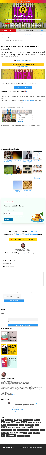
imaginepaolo (14, 424)
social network (5, 432)
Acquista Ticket (33, 30)
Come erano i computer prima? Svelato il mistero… (27, 175)
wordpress (27, 435)
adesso (13, 394)
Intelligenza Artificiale (37, 25)
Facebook (23, 422)
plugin (18, 427)
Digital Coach (6, 25)
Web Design (11, 436)
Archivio (42, 447)
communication (29, 419)
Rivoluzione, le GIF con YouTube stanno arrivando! (15, 40)
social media (42, 430)
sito (14, 430)
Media (10, 427)
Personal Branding (26, 25)
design (13, 422)
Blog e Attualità (9, 419)
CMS (24, 419)
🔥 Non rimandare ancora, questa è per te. (23, 64)
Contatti (31, 447)
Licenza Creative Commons (23, 452)
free (34, 422)
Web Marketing (20, 435)
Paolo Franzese (18, 60)
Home (3, 32)
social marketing (34, 430)
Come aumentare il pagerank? (18, 191)
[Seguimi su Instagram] (22, 66)
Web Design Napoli (37, 160)
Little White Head (18, 160)
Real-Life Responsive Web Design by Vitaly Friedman (8, 175)
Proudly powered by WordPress (6, 452)
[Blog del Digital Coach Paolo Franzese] (23, 13)
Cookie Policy (24, 447)
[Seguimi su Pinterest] (27, 66)
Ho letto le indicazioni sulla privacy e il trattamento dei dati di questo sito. (23, 321)
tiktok (16, 432)
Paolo (23, 16)
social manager (25, 430)
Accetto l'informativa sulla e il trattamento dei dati (14, 216)
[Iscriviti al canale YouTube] (23, 66)
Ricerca (27, 427)
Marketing (12, 25)
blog (2, 419)
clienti (20, 419)
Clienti (28, 447)
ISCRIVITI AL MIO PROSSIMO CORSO (23, 239)
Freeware (38, 422)
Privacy (21, 447)
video (29, 432)
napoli (14, 427)
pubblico (22, 427)
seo (32, 427)
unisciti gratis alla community (30, 234)
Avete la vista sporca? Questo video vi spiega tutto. (35, 34)
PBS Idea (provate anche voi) (28, 100)
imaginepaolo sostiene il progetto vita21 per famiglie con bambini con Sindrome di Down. (37, 176)
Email (9, 317)
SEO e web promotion (6, 430)
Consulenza (38, 447)
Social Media (18, 25)
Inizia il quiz (8, 219)
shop (23, 253)
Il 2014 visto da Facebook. (6, 34)
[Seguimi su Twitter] (26, 66)
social (19, 430)
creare (3, 422)
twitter (20, 432)
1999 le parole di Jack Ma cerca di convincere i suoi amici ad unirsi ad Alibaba (27, 161)
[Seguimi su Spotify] (25, 66)
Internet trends (30, 424)
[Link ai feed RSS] (28, 66)
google (3, 424)
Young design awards (27, 190)
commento (29, 233)
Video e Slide (36, 432)
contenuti (37, 419)
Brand (16, 419)
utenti (25, 432)
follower (29, 422)
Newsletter (34, 447)
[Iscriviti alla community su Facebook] (21, 66)
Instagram (21, 424)
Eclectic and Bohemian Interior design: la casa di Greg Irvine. (8, 161)
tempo (12, 432)
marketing (4, 427)
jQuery (37, 424)
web (2, 436)
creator (8, 422)
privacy (15, 216)
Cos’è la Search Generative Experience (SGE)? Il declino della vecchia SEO (17, 176)
